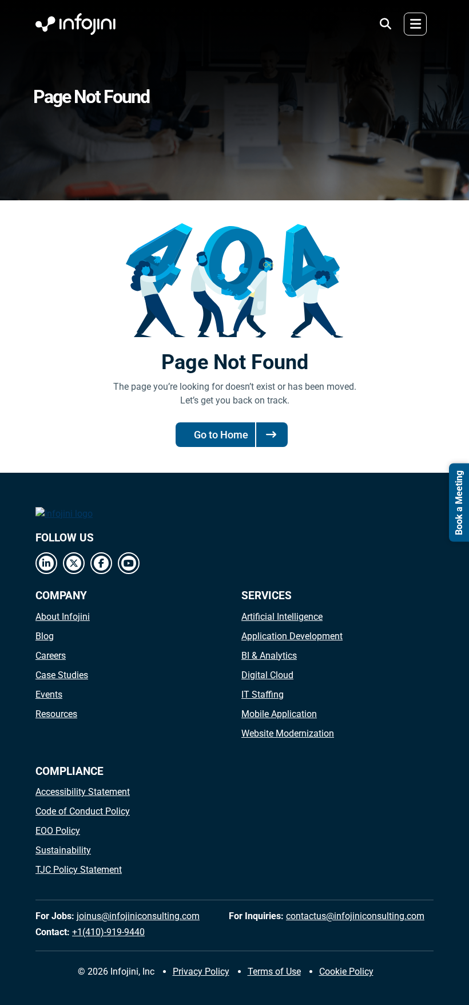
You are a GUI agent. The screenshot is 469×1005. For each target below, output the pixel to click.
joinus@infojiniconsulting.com (138, 916)
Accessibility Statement (82, 791)
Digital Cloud (267, 675)
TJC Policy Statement (78, 869)
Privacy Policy (201, 971)
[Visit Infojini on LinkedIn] (46, 563)
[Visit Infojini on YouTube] (128, 563)
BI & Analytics (269, 655)
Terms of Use (274, 971)
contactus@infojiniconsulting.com (355, 916)
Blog (44, 636)
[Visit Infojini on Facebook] (101, 563)
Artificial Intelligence (282, 616)
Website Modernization (287, 733)
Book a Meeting (459, 502)
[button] (385, 24)
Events (48, 694)
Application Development (292, 636)
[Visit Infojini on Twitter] (73, 563)
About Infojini (62, 616)
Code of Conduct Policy (82, 811)
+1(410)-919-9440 (108, 932)
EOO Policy (57, 830)
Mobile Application (279, 714)
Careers (50, 655)
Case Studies (61, 675)
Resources (56, 714)
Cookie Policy (346, 971)
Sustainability (63, 850)
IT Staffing (262, 694)
